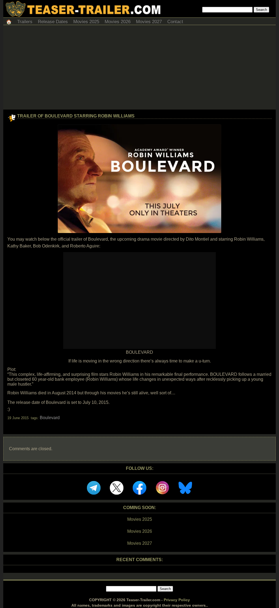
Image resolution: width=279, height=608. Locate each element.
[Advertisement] (139, 69)
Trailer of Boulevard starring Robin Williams (76, 116)
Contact (175, 21)
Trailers (24, 21)
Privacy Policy (177, 600)
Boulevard (50, 417)
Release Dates (53, 21)
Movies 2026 (118, 21)
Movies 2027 (149, 21)
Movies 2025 (86, 21)
